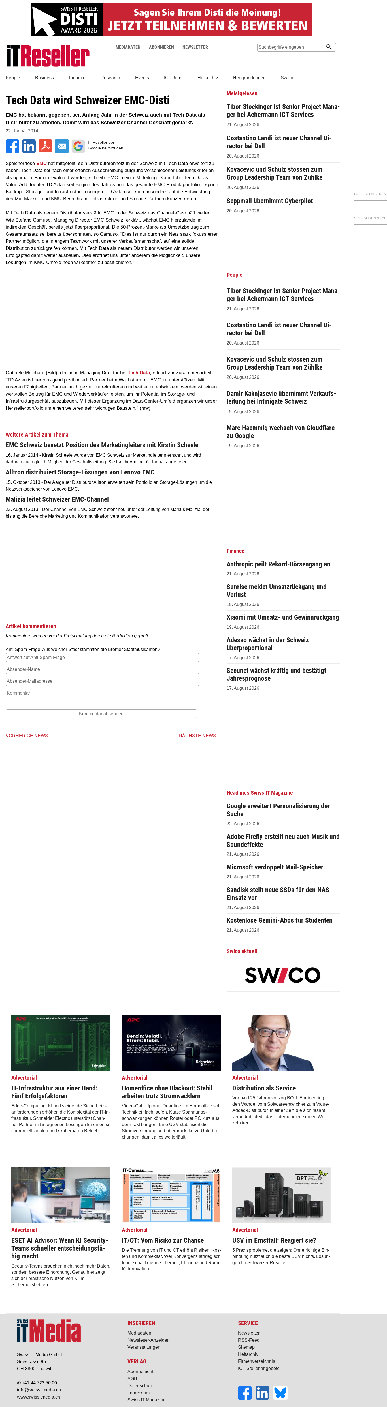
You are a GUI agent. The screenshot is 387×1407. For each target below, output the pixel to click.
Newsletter (249, 1333)
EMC (41, 163)
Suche (261, 57)
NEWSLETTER (195, 47)
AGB (132, 1378)
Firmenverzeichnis (256, 1361)
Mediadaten (139, 1333)
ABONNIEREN (161, 47)
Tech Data (139, 372)
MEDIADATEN (128, 47)
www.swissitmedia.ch (38, 1397)
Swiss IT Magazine (146, 1399)
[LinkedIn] (264, 1398)
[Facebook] (247, 1398)
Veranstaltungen (143, 1347)
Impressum (138, 1392)
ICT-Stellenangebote (259, 1368)
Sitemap (246, 1347)
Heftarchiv (248, 1354)
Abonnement (140, 1371)
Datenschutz (140, 1385)
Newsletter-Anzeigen (148, 1340)
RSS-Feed (249, 1340)
